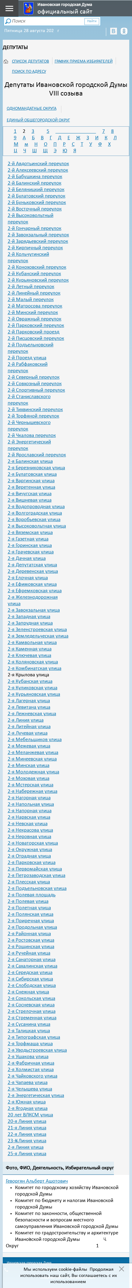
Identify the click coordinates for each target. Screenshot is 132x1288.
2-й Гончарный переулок (34, 228)
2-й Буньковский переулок (37, 202)
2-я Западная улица (29, 616)
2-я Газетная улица (28, 539)
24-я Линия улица (26, 1147)
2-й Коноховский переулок (37, 267)
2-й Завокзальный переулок (38, 235)
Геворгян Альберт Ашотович (37, 1181)
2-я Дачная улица (27, 558)
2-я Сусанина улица (29, 1024)
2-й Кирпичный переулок (35, 248)
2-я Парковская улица (32, 862)
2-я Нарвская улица (29, 817)
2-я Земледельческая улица (38, 636)
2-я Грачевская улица (31, 552)
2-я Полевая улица (28, 901)
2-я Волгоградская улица (35, 513)
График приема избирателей (84, 61)
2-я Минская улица (28, 765)
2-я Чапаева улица (28, 1082)
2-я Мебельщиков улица (35, 739)
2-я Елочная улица (28, 578)
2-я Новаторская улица (33, 843)
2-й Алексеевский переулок (38, 170)
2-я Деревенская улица (33, 571)
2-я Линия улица (26, 720)
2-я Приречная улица (31, 920)
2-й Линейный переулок (34, 293)
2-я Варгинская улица (31, 480)
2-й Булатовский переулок (36, 196)
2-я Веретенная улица (31, 487)
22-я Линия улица (27, 1134)
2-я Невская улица (28, 823)
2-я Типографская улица (34, 1037)
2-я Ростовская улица (31, 940)
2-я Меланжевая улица (33, 752)
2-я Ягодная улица (28, 1108)
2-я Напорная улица (30, 810)
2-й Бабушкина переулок (35, 176)
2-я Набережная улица (32, 791)
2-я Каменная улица (30, 649)
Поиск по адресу (29, 71)
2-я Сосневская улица (31, 1005)
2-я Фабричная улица (31, 1063)
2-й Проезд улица (27, 358)
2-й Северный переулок (34, 377)
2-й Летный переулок (31, 286)
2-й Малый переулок (31, 299)
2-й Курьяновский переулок (38, 280)
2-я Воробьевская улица (34, 519)
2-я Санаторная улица (32, 959)
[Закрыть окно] (122, 1269)
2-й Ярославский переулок (37, 455)
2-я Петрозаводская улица (36, 875)
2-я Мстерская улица (30, 785)
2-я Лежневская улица (32, 713)
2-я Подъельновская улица (37, 888)
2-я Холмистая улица (31, 1069)
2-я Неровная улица (29, 836)
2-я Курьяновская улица (34, 694)
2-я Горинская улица (30, 545)
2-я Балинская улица (30, 461)
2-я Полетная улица (29, 908)
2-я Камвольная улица (32, 642)
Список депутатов (30, 61)
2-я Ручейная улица (29, 953)
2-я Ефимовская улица (32, 584)
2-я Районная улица (29, 933)
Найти (91, 21)
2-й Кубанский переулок (34, 273)
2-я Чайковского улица (32, 1076)
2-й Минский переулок (33, 312)
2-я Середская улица (30, 972)
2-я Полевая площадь (32, 895)
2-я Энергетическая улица (36, 1095)
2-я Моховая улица (28, 778)
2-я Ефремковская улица (35, 590)
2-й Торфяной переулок (33, 416)
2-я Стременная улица (32, 1018)
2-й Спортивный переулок (36, 390)
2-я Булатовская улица (32, 474)
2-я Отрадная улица (29, 856)
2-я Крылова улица (28, 675)
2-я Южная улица (27, 1102)
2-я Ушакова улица (28, 1056)
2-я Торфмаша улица (30, 1043)
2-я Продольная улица (32, 927)
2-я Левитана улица (29, 707)
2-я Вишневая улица (30, 500)
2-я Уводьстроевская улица (37, 1050)
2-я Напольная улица (31, 804)
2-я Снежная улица (28, 992)
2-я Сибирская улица (30, 979)
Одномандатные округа (31, 108)
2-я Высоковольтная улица (37, 526)
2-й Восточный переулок (35, 209)
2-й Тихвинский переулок (35, 409)
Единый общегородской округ (38, 120)
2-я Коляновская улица (33, 662)
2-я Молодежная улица (33, 772)
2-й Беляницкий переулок (36, 189)
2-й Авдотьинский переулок (38, 163)
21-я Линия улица (27, 1128)
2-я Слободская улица (32, 985)
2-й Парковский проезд (33, 332)
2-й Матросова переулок (35, 306)
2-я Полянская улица (30, 914)
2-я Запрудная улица (30, 623)
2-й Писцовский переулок (36, 338)
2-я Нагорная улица (29, 798)
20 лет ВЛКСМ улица (30, 1115)
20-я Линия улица (27, 1121)
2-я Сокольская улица (31, 998)
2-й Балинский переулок (34, 183)
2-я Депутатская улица (32, 565)
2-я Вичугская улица (30, 493)
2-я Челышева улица (30, 1089)
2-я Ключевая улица (29, 655)
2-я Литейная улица (29, 726)
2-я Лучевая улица (28, 733)
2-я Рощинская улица (31, 946)
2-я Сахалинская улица (32, 966)
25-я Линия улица (27, 1153)
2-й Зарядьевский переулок (38, 241)
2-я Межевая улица (29, 746)
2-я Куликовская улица (32, 688)
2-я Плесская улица (29, 882)
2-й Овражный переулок (34, 319)
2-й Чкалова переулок (32, 435)
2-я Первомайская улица (35, 869)
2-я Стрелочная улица (32, 1011)
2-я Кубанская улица (30, 681)
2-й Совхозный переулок (35, 383)
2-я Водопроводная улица (36, 506)
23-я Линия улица (27, 1140)
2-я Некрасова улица (30, 830)
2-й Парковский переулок (36, 325)
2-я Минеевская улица (32, 759)
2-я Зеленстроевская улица (37, 629)
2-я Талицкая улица (29, 1030)
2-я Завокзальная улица (34, 610)
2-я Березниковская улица (36, 468)
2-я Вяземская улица (30, 532)
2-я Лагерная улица (29, 700)
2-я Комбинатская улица (34, 668)
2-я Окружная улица (30, 849)
